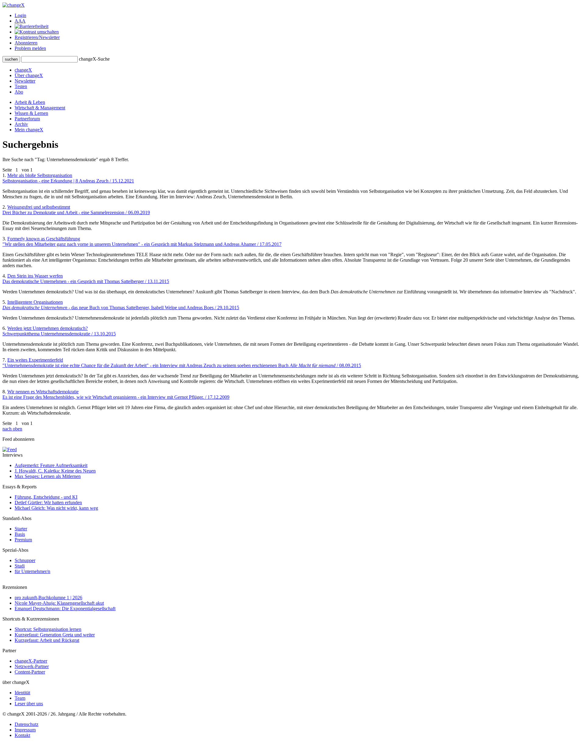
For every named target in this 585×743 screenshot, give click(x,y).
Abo (19, 91)
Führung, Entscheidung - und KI (46, 497)
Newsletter (25, 80)
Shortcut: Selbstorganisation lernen (48, 629)
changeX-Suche (94, 59)
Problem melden (30, 48)
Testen (21, 86)
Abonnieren (26, 42)
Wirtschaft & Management (40, 107)
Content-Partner (30, 671)
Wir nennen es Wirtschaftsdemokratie (115, 394)
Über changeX (29, 75)
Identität (22, 692)
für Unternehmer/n (32, 571)
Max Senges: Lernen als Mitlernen (48, 476)
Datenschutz (26, 724)
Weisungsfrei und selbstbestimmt (76, 209)
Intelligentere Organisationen (120, 304)
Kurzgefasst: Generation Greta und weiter (55, 634)
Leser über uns (29, 703)
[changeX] (13, 5)
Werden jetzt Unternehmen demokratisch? (59, 331)
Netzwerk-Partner (32, 666)
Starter (21, 528)
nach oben (12, 428)
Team (20, 698)
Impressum (25, 729)
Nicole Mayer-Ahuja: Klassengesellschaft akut (59, 603)
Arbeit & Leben (30, 102)
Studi (20, 565)
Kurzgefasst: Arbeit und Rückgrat (47, 640)
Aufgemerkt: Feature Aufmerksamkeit (51, 465)
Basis (20, 534)
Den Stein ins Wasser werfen (85, 278)
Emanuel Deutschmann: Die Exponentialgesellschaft (65, 608)
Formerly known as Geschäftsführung (142, 241)
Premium (23, 539)
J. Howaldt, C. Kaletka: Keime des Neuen (55, 470)
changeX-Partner (31, 660)
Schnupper (25, 560)
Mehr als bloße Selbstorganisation (68, 178)
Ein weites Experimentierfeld (181, 362)
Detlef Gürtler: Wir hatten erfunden (48, 502)
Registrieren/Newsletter (37, 37)
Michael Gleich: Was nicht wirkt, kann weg (56, 508)
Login (20, 15)
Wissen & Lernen (31, 113)
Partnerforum (27, 118)
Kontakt (22, 735)
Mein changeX (29, 129)
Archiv (21, 124)
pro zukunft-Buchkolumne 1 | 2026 (48, 597)
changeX (23, 70)
